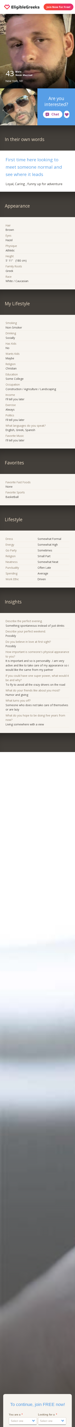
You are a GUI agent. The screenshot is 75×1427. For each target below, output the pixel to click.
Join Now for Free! (58, 7)
